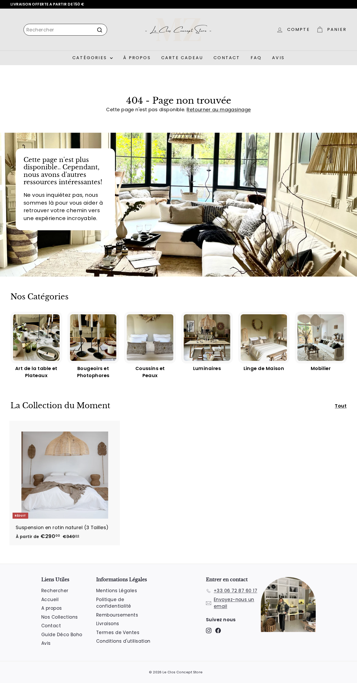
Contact (227, 58)
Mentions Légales (116, 590)
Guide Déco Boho (61, 634)
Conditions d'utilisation (123, 641)
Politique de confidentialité (113, 602)
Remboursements (117, 615)
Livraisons (107, 623)
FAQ (256, 58)
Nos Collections (59, 617)
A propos (51, 608)
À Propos (137, 58)
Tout (341, 405)
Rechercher (54, 590)
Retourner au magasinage (219, 109)
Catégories (90, 58)
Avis (278, 58)
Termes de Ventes (117, 632)
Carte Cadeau (182, 58)
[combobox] (65, 30)
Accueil (50, 599)
